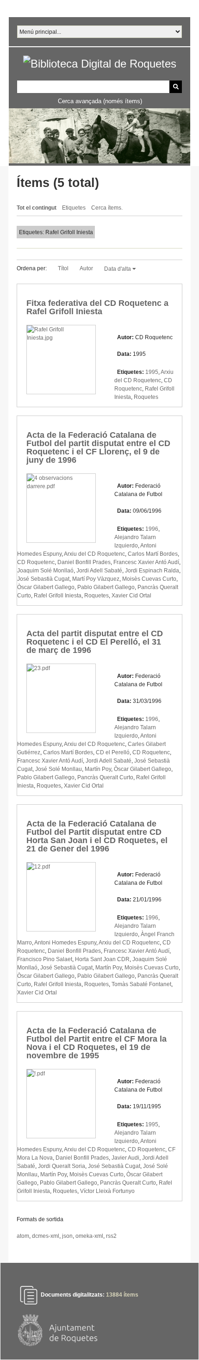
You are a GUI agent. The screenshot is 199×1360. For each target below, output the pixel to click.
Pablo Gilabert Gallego (106, 587)
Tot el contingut (36, 208)
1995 (151, 372)
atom (23, 1236)
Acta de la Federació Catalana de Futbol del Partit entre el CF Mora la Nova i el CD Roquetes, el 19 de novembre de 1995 (96, 1043)
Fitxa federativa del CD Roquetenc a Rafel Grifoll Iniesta (97, 307)
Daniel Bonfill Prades (84, 562)
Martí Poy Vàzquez (95, 579)
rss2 (111, 1236)
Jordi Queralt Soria (61, 1166)
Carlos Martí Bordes (153, 554)
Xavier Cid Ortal (131, 595)
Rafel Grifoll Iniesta (57, 595)
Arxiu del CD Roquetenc (94, 554)
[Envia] (175, 87)
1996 (151, 529)
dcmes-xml (45, 1236)
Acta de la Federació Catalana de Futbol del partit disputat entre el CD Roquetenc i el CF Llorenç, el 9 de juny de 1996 (98, 447)
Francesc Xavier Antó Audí (146, 562)
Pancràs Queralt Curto (105, 777)
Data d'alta (118, 269)
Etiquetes (74, 208)
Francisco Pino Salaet (44, 959)
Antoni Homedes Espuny (65, 942)
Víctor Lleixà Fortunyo (107, 1191)
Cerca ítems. (107, 208)
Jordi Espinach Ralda (152, 570)
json (67, 1236)
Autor (86, 268)
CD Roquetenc (36, 562)
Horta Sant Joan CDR (102, 959)
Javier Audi (125, 1158)
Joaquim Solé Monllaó (45, 570)
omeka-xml (89, 1236)
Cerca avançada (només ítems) (100, 101)
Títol (63, 268)
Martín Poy (98, 769)
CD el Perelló (113, 752)
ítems (122, 1295)
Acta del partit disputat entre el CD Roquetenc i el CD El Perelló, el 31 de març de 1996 (94, 642)
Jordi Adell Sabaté (99, 570)
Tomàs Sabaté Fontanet (141, 984)
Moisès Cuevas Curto (149, 579)
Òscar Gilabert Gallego (46, 587)
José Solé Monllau (58, 769)
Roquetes (146, 397)
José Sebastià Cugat (43, 579)
